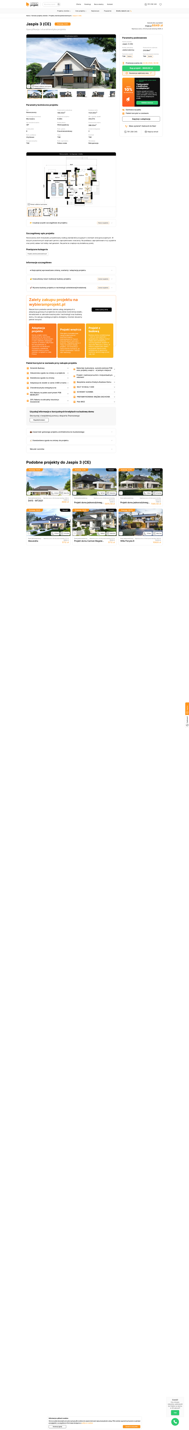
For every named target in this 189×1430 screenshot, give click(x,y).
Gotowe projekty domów (40, 15)
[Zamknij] (184, 1397)
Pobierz (129, 56)
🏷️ (124, 11)
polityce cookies (87, 1423)
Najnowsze (95, 11)
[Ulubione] (160, 4)
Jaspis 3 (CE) (76, 15)
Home (28, 15)
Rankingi (87, 4)
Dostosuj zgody (57, 1426)
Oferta (78, 4)
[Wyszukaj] (58, 4)
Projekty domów (63, 11)
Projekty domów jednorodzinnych (60, 15)
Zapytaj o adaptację (141, 119)
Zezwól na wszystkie (131, 1426)
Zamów (150, 56)
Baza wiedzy (99, 4)
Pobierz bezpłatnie (103, 223)
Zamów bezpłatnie (103, 279)
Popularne (107, 11)
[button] (175, 1422)
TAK (175, 1413)
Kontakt (110, 4)
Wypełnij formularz (39, 420)
